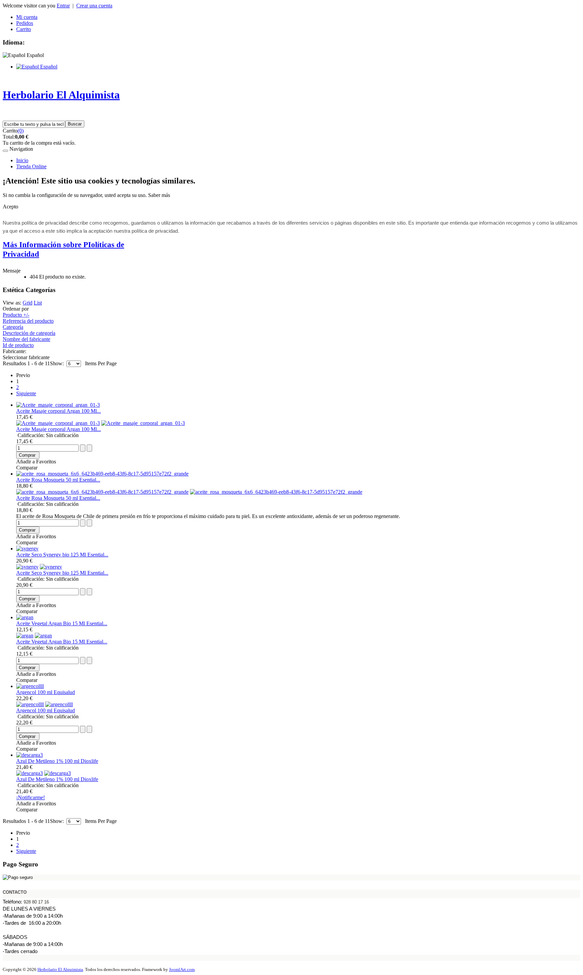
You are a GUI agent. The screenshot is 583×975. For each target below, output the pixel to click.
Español (48, 66)
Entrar (63, 5)
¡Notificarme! (30, 797)
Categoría (13, 327)
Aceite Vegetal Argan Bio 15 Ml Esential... (61, 623)
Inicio (22, 160)
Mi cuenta (26, 17)
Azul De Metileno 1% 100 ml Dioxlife (57, 761)
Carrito (23, 29)
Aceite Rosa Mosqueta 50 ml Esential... (58, 480)
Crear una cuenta (94, 5)
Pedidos (24, 23)
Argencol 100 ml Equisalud (45, 692)
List (38, 303)
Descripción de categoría (29, 333)
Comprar (27, 455)
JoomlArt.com (182, 969)
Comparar (26, 467)
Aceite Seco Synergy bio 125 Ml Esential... (62, 554)
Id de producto (18, 345)
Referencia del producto (28, 321)
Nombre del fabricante (26, 339)
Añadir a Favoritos (36, 461)
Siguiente (26, 393)
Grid (27, 303)
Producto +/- (16, 315)
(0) (21, 131)
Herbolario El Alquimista (60, 969)
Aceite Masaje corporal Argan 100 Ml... (58, 411)
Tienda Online (31, 166)
